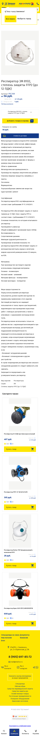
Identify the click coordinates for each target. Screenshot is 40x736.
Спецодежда (20, 684)
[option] (20, 53)
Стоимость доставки (20, 136)
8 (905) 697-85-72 (20, 656)
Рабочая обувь (20, 686)
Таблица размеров (7, 104)
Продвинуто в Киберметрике (20, 726)
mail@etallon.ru (17, 662)
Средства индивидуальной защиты (20, 689)
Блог (3, 641)
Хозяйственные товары (20, 694)
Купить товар (11, 449)
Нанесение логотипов (20, 701)
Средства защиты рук (20, 691)
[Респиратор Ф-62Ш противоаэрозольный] (20, 414)
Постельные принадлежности (20, 696)
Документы (24, 635)
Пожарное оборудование (20, 699)
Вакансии (24, 638)
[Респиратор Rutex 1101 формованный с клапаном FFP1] (20, 531)
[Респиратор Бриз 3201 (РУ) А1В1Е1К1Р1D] (20, 589)
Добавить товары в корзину (19, 121)
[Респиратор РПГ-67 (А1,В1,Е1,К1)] (20, 473)
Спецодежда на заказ (10, 635)
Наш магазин (6, 638)
